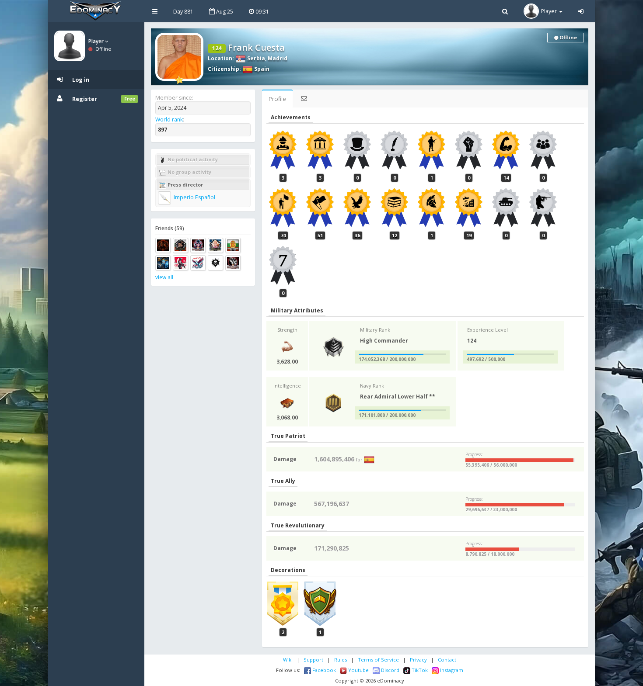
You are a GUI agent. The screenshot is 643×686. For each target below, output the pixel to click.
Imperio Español (193, 197)
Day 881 (183, 11)
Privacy (418, 659)
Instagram (451, 670)
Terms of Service (378, 659)
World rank (169, 119)
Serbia (255, 58)
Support (313, 659)
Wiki (288, 659)
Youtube (358, 670)
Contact (447, 659)
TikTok (419, 670)
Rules (340, 659)
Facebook (323, 670)
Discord (389, 670)
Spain (261, 69)
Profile (277, 99)
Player (96, 41)
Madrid (277, 58)
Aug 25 (224, 11)
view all (164, 277)
